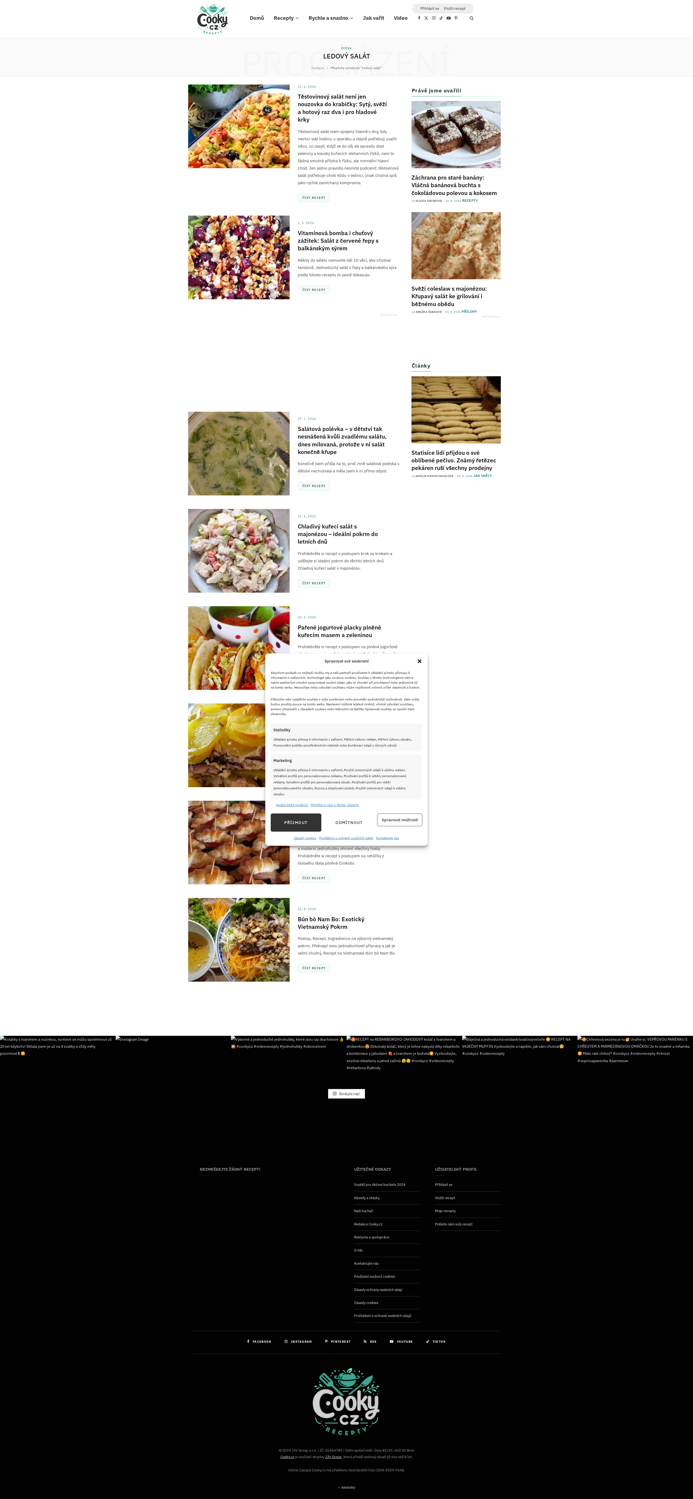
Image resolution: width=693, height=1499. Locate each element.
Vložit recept (455, 8)
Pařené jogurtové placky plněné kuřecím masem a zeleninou (339, 631)
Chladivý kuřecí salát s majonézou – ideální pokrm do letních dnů (338, 534)
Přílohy (469, 311)
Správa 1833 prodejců (292, 805)
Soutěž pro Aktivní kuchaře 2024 (380, 1184)
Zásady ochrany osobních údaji (378, 1289)
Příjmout (296, 822)
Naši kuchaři (363, 1211)
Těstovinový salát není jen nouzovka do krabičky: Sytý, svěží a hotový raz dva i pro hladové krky (342, 108)
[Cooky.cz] (212, 21)
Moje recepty (445, 1211)
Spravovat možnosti (400, 819)
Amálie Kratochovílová (435, 476)
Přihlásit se (443, 1184)
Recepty (284, 18)
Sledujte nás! (349, 1093)
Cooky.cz (287, 1457)
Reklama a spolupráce (371, 1237)
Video (401, 18)
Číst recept (314, 198)
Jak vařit (373, 18)
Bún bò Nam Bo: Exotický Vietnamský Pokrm (331, 922)
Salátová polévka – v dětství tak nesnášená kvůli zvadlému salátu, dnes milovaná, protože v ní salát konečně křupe (342, 440)
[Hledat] (468, 18)
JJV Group (333, 1457)
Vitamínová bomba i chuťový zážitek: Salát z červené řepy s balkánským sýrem (338, 240)
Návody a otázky (367, 1198)
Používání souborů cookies (374, 1276)
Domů (257, 18)
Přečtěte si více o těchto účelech (335, 805)
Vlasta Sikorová (429, 201)
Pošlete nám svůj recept (454, 1224)
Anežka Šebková (429, 312)
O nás (358, 1250)
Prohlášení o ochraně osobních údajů (346, 838)
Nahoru (348, 1487)
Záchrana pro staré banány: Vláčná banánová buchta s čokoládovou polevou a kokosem (454, 185)
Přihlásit (429, 8)
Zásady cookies (305, 838)
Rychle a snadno (328, 18)
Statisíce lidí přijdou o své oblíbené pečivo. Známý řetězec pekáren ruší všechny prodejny (453, 460)
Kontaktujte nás (387, 838)
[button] (419, 661)
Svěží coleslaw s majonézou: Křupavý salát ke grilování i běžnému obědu (449, 296)
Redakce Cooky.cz (368, 1224)
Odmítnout (349, 822)
